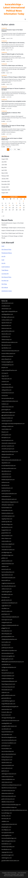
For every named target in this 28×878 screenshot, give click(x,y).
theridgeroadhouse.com (8, 317)
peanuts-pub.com (6, 569)
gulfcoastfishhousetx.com (8, 695)
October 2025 (5, 187)
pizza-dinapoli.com (6, 359)
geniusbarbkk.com (6, 698)
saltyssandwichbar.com (8, 563)
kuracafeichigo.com (7, 813)
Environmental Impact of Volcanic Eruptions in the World (13, 89)
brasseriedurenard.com (8, 393)
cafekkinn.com (5, 821)
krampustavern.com (7, 760)
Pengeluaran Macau (7, 253)
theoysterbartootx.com (8, 673)
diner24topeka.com (7, 633)
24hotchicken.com (6, 309)
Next (19, 149)
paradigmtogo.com (7, 552)
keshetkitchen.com (6, 844)
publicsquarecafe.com (7, 647)
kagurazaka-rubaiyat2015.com (9, 311)
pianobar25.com (6, 491)
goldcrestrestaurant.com (8, 799)
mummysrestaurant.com (8, 687)
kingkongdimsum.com (7, 659)
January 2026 (5, 178)
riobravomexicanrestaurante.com (10, 351)
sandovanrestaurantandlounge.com (11, 804)
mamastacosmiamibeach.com (9, 603)
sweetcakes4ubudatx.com (8, 577)
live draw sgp (5, 280)
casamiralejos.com (6, 429)
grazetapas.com (6, 614)
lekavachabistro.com (7, 535)
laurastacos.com (6, 645)
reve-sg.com (5, 373)
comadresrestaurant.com (8, 790)
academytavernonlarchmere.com (10, 720)
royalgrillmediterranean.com (9, 726)
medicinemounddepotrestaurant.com (11, 785)
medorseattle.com (6, 541)
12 (9, 205)
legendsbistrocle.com (7, 575)
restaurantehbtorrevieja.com (9, 807)
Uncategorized (4, 28)
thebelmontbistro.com (7, 513)
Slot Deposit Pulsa (6, 249)
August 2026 (5, 159)
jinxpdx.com (5, 367)
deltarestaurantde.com (8, 793)
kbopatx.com (5, 432)
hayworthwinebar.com (7, 732)
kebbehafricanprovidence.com (10, 342)
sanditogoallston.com (7, 314)
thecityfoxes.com (6, 437)
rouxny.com (5, 395)
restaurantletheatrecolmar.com (10, 401)
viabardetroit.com (6, 474)
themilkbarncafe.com (7, 594)
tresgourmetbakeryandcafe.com (10, 625)
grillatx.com (5, 558)
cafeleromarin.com (7, 589)
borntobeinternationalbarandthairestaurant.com (14, 810)
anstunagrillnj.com (6, 835)
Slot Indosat (5, 287)
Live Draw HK (5, 273)
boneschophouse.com (7, 440)
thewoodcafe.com (6, 325)
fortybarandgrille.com (7, 362)
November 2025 (6, 184)
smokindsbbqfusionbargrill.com (10, 706)
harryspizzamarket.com (8, 832)
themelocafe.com (6, 818)
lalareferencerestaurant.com (9, 788)
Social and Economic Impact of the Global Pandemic (12, 30)
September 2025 (6, 190)
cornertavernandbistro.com (9, 743)
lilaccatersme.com (6, 345)
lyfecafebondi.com (6, 471)
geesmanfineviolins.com (8, 331)
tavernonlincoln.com (7, 768)
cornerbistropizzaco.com (8, 516)
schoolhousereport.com (8, 449)
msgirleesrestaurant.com (8, 583)
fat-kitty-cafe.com (6, 816)
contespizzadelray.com (8, 365)
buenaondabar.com (7, 507)
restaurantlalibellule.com (8, 779)
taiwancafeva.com (6, 334)
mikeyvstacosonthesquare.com (10, 451)
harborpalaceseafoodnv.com (9, 493)
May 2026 (4, 167)
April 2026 (4, 170)
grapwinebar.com (6, 533)
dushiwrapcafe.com (7, 521)
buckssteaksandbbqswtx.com (9, 681)
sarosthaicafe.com (6, 729)
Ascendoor (10, 875)
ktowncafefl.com (6, 580)
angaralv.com (5, 376)
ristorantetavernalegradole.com (10, 502)
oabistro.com (5, 566)
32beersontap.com (7, 339)
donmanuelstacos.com (8, 653)
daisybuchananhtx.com (8, 454)
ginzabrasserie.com (7, 600)
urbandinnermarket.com (8, 549)
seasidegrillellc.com (7, 723)
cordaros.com (5, 381)
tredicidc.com (5, 404)
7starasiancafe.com (7, 379)
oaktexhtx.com (5, 692)
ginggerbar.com (6, 628)
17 (2, 207)
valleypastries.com (6, 390)
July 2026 (4, 162)
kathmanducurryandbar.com (9, 650)
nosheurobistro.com (7, 320)
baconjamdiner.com (7, 734)
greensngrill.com (6, 409)
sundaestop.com (6, 337)
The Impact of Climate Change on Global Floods (14, 77)
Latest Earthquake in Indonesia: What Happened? (11, 113)
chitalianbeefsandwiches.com (9, 639)
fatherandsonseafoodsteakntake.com (11, 460)
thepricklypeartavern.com (8, 684)
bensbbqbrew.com (6, 849)
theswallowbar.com (7, 631)
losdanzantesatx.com (7, 488)
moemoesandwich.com (8, 765)
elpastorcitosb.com (7, 323)
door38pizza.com (6, 830)
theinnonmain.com (7, 328)
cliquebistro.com (6, 463)
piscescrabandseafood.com (9, 754)
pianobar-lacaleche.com (8, 446)
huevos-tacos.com (6, 547)
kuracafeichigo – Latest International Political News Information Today (14, 9)
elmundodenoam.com (7, 303)
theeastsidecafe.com (7, 690)
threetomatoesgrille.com (8, 656)
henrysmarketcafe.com (8, 398)
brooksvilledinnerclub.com (9, 465)
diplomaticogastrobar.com (8, 841)
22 (20, 207)
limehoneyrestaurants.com (9, 796)
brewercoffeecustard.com (8, 353)
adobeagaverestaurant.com (9, 774)
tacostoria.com (5, 485)
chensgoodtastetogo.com (8, 718)
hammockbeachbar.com (8, 572)
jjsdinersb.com (5, 771)
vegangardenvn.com (7, 852)
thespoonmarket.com (7, 418)
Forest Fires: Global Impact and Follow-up (12, 65)
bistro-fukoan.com (6, 538)
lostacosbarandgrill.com (8, 544)
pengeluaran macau (7, 291)
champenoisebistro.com (8, 676)
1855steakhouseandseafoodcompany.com (13, 662)
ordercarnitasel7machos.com (9, 370)
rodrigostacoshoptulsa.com (9, 667)
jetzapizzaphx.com (6, 827)
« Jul (3, 216)
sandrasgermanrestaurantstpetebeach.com (13, 423)
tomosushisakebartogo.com (9, 838)
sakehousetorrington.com (8, 412)
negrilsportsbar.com (7, 519)
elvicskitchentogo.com (7, 555)
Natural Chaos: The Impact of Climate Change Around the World (13, 126)
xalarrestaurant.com (7, 782)
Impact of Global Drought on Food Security (12, 54)
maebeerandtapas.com (8, 678)
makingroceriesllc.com (7, 426)
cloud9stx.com (5, 608)
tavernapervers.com (7, 619)
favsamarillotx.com (7, 748)
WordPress (21, 875)
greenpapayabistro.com (8, 636)
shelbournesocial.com (7, 356)
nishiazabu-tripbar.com (8, 505)
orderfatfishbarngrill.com (8, 701)
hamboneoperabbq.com (8, 846)
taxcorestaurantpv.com (8, 751)
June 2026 (4, 164)
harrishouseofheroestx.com (9, 468)
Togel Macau (5, 270)
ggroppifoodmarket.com (8, 415)
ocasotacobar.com (6, 477)
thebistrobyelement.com (8, 479)
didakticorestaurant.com (8, 802)
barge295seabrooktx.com (8, 704)
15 (14, 149)
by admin (3, 38)
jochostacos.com (6, 746)
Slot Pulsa (4, 284)
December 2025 (6, 181)
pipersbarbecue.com (7, 527)
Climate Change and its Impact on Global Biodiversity (12, 139)
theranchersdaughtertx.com (9, 737)
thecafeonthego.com (7, 524)
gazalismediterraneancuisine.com (10, 860)
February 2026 (5, 176)
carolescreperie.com (7, 421)
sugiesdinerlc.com (6, 605)
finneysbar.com (6, 597)
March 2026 (5, 173)
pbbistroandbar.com (7, 561)
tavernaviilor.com (6, 642)
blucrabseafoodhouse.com (9, 586)
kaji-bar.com (5, 670)
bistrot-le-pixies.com (7, 611)
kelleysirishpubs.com (7, 757)
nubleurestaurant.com (7, 776)
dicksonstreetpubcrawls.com (9, 499)
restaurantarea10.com (7, 387)
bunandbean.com (6, 384)
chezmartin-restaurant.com (9, 443)
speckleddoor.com (6, 348)
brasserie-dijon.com (7, 712)
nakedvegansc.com (7, 858)
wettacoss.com (5, 482)
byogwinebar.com (6, 530)
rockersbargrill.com (7, 591)
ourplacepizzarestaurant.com (9, 824)
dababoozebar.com (7, 762)
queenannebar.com (7, 709)
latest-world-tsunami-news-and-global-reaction (14, 101)
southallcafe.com (6, 664)
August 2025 (5, 192)
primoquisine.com (6, 435)
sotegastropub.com (7, 622)
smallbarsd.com (6, 306)
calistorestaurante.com (8, 407)
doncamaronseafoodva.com (9, 740)
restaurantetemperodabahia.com (10, 617)
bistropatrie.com (6, 457)
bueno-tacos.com (6, 715)
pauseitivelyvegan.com (8, 855)
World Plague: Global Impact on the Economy (13, 42)
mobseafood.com (6, 496)
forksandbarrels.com (7, 510)
